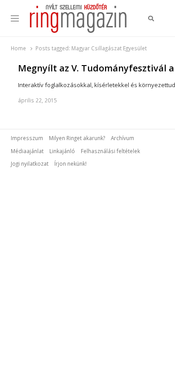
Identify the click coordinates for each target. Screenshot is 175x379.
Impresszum (27, 137)
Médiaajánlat (27, 150)
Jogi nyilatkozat (29, 163)
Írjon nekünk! (70, 163)
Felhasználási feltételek (110, 150)
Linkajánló (62, 150)
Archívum (122, 137)
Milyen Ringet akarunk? (77, 137)
